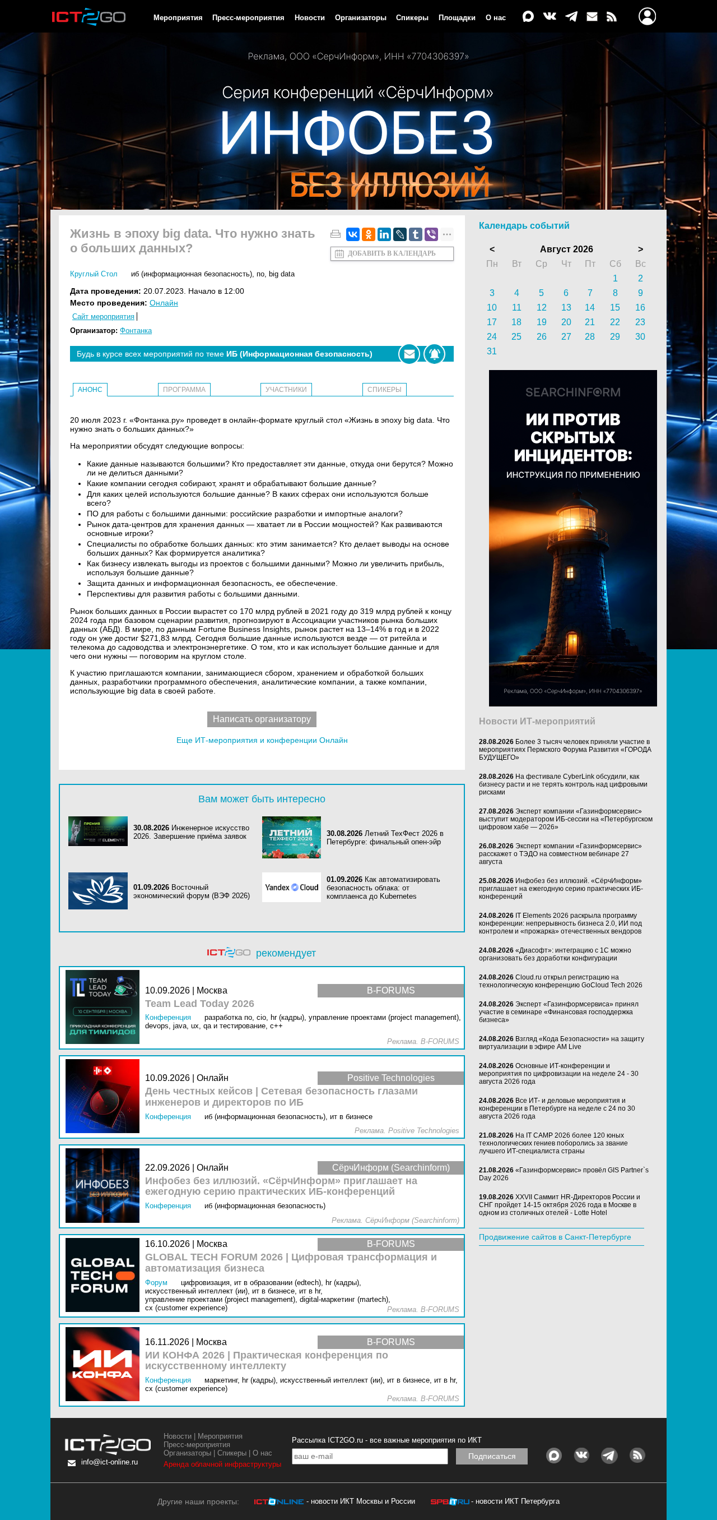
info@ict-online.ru (109, 1462)
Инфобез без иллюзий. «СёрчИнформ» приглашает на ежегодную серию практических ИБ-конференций (281, 1187)
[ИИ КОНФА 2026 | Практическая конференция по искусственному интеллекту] (105, 1365)
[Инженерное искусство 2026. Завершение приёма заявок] (100, 832)
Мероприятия (178, 17)
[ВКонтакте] (353, 234)
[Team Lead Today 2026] (105, 1008)
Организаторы (361, 17)
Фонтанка (136, 330)
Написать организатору (262, 719)
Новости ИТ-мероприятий (537, 721)
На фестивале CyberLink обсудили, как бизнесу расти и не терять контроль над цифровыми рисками (563, 784)
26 (542, 336)
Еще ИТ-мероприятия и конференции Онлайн (262, 740)
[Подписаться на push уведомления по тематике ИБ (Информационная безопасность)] (434, 354)
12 (542, 307)
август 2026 (566, 249)
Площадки (457, 17)
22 (615, 322)
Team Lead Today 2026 (199, 1004)
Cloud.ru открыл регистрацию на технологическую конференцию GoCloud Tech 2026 (560, 981)
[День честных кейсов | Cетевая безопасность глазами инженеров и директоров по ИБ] (105, 1097)
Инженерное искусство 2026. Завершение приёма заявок (191, 832)
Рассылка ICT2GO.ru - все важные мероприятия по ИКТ (387, 1440)
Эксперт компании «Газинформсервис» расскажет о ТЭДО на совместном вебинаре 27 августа (560, 854)
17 (492, 322)
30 (640, 336)
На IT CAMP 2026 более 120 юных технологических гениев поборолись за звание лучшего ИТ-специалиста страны (553, 1143)
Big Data (282, 274)
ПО (260, 274)
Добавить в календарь (392, 253)
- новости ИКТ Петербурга (515, 1501)
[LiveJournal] (400, 234)
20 (566, 322)
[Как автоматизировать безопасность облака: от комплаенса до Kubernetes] (294, 888)
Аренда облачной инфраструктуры (222, 1464)
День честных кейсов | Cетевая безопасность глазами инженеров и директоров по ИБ (281, 1097)
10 (492, 307)
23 (640, 322)
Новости (310, 17)
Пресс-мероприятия (248, 17)
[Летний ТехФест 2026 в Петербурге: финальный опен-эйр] (294, 837)
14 (590, 307)
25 (516, 336)
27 (566, 336)
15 (615, 307)
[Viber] (431, 234)
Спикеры (412, 17)
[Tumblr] (415, 234)
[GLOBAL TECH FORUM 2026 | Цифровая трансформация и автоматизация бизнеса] (105, 1276)
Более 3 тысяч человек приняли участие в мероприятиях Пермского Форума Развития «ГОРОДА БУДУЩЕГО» (565, 749)
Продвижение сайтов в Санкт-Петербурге (555, 1236)
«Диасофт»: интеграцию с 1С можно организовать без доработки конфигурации (555, 954)
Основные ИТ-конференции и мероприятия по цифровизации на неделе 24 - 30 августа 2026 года (559, 1073)
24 (492, 336)
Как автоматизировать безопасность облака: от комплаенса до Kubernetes (383, 887)
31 (492, 351)
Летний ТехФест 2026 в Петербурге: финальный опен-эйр (385, 837)
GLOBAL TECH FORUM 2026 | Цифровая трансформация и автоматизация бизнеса (291, 1263)
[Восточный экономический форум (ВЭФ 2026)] (100, 891)
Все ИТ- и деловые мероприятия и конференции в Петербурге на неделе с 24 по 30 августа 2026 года (557, 1108)
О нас (496, 17)
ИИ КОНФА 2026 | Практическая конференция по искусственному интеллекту (266, 1361)
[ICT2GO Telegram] (571, 17)
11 (517, 307)
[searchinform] (573, 703)
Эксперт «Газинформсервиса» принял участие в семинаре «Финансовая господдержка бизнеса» (559, 1012)
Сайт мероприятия (103, 316)
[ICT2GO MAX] (528, 17)
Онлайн (164, 302)
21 (590, 322)
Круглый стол (94, 274)
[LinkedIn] (384, 234)
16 (640, 307)
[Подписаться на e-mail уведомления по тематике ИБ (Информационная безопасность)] (409, 354)
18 (516, 322)
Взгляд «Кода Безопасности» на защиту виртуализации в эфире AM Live (561, 1043)
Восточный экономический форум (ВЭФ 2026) (191, 891)
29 (615, 336)
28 (590, 336)
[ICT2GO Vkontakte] (549, 17)
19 (542, 322)
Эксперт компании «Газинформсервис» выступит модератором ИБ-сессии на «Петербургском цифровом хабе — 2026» (566, 819)
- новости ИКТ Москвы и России (360, 1501)
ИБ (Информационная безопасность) (191, 274)
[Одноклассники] (368, 234)
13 (566, 307)
